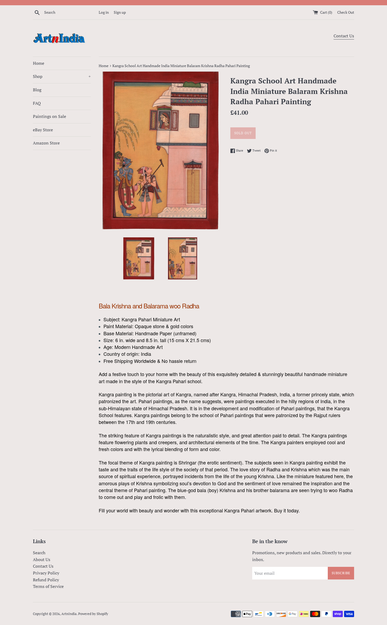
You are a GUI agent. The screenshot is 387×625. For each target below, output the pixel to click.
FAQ (37, 103)
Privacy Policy (46, 573)
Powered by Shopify (93, 614)
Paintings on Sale (49, 116)
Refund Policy (46, 580)
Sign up (120, 12)
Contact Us (344, 36)
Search (39, 553)
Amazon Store (46, 143)
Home (38, 63)
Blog (37, 90)
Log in (104, 12)
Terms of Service (48, 586)
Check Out (345, 12)
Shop (62, 76)
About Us (41, 559)
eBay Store (43, 130)
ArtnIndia (69, 614)
